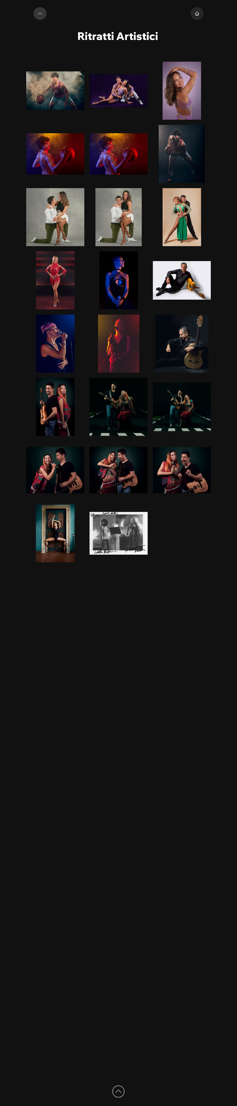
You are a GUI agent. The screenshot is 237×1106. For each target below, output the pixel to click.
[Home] (197, 13)
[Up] (39, 13)
